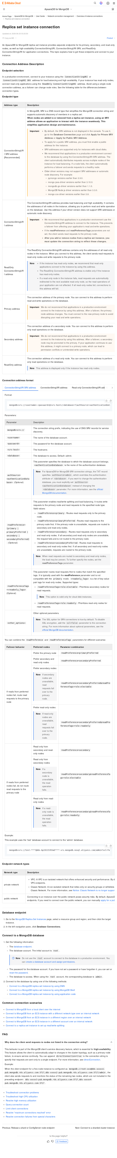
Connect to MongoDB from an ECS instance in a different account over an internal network (49, 1021)
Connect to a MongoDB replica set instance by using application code (42, 994)
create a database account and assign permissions (50, 961)
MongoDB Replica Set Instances (30, 919)
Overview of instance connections (90, 16)
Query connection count (17, 1104)
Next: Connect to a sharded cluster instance (95, 1127)
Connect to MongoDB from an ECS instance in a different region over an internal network (48, 1017)
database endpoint (23, 946)
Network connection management (61, 16)
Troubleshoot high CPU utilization (22, 1096)
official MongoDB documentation (57, 629)
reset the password (18, 972)
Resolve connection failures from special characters (30, 1116)
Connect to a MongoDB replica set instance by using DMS (37, 986)
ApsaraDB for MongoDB (23, 16)
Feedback (63, 1141)
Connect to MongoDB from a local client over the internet (33, 1009)
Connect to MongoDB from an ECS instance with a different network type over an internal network (52, 1013)
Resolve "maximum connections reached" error (28, 1112)
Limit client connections (17, 1108)
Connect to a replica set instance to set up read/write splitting (35, 1025)
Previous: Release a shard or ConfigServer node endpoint (28, 1127)
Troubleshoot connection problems (22, 1092)
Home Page (7, 16)
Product (110, 38)
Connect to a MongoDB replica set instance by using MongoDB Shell (42, 990)
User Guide (40, 16)
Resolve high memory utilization (21, 1100)
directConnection (92, 1059)
